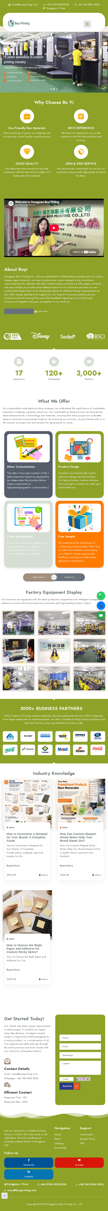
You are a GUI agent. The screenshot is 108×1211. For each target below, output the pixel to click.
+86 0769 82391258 (53, 1184)
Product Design (68, 467)
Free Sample (66, 537)
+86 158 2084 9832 (91, 1184)
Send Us (67, 1086)
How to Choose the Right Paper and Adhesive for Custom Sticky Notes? (24, 949)
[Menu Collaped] (87, 24)
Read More (13, 865)
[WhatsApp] (101, 596)
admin (11, 827)
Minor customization (21, 467)
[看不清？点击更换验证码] (83, 1079)
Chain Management (20, 537)
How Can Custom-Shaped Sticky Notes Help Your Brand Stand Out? (78, 837)
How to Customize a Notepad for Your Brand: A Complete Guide (27, 837)
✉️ (101, 615)
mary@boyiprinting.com (22, 1190)
